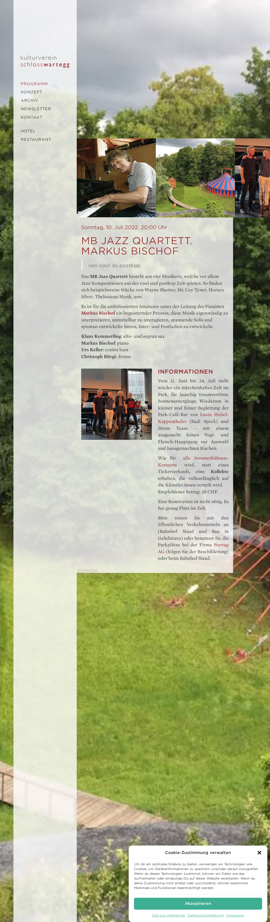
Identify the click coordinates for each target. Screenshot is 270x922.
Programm (34, 84)
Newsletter (36, 109)
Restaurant (36, 139)
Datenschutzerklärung (206, 915)
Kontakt (31, 117)
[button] (259, 852)
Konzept (31, 92)
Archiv (29, 100)
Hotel (28, 131)
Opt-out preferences (168, 915)
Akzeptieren (198, 903)
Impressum (235, 915)
